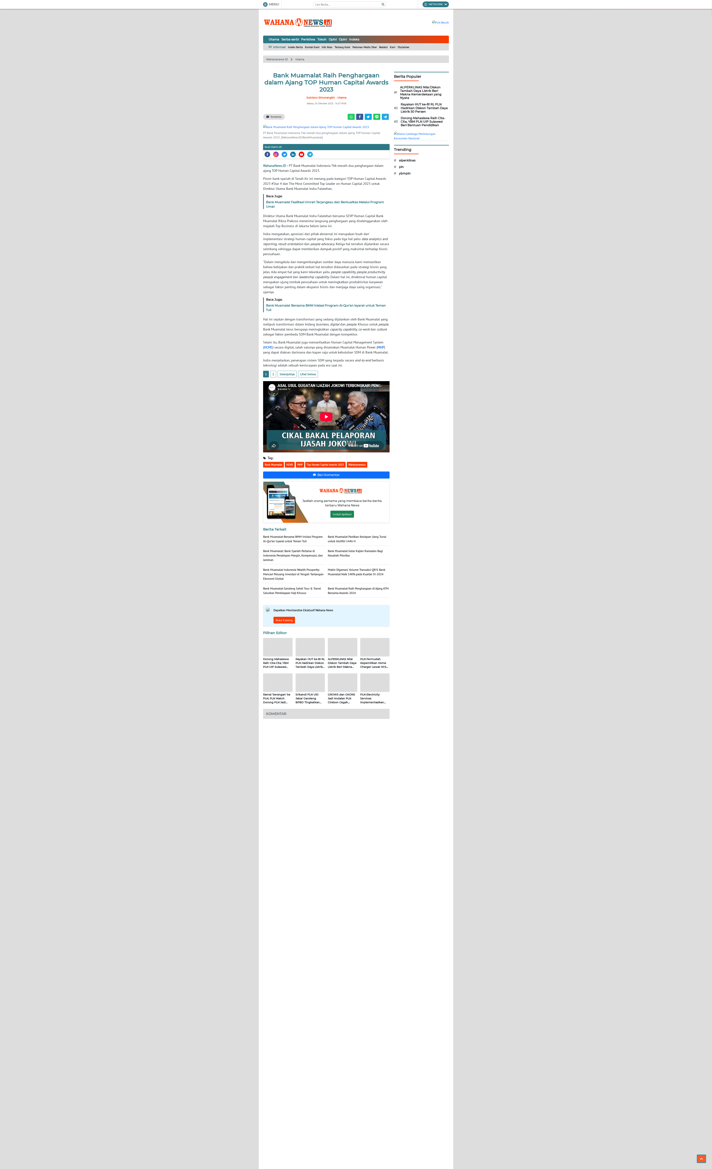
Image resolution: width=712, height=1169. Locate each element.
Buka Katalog (284, 620)
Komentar (276, 116)
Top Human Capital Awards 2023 (325, 464)
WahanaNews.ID (274, 165)
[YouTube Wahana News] (301, 154)
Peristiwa (308, 39)
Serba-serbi (290, 39)
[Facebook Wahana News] (267, 154)
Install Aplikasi (342, 514)
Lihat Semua (308, 374)
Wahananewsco (357, 464)
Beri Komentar (328, 475)
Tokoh (322, 39)
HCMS (268, 347)
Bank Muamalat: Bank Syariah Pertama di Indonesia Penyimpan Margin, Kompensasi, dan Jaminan (293, 555)
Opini (333, 39)
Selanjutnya (287, 374)
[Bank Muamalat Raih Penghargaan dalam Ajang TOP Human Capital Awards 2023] (316, 126)
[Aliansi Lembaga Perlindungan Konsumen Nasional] (421, 135)
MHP (381, 347)
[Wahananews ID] (300, 22)
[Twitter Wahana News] (284, 154)
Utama (274, 39)
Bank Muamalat (273, 464)
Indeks (354, 39)
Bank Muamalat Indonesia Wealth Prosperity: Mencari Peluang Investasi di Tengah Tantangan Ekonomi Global (293, 574)
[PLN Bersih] (440, 22)
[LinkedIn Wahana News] (293, 154)
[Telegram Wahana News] (310, 154)
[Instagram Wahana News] (276, 154)
